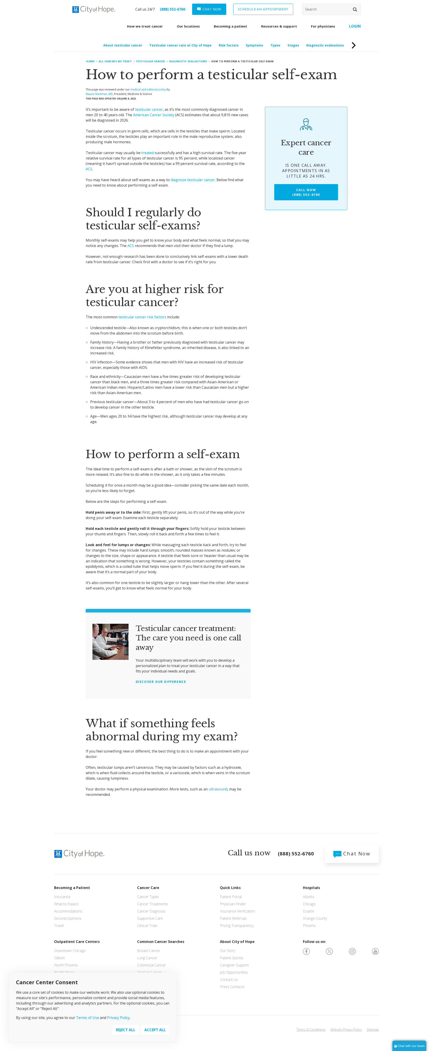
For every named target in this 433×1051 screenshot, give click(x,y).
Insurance (62, 896)
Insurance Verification (237, 911)
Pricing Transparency (236, 925)
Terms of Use (87, 1017)
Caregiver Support (234, 965)
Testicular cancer (150, 61)
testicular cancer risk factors (142, 316)
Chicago (309, 903)
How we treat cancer (145, 26)
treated (147, 152)
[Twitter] (329, 951)
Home (90, 61)
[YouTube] (375, 951)
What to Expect (66, 903)
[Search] (331, 9)
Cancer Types (148, 896)
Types (275, 45)
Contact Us (229, 979)
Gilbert (59, 957)
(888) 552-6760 (172, 9)
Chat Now (355, 853)
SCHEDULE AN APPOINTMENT (263, 9)
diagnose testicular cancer (193, 179)
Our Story (227, 950)
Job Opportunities (234, 972)
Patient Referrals (233, 918)
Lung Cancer (147, 957)
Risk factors (229, 45)
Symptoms (254, 45)
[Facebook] (306, 951)
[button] (355, 9)
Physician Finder (233, 903)
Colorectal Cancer (151, 965)
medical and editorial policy (148, 89)
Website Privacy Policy (346, 1029)
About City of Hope (237, 941)
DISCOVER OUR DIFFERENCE (161, 681)
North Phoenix (66, 965)
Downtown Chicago (70, 950)
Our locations (188, 26)
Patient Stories (231, 957)
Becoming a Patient (72, 887)
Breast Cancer (148, 950)
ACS (89, 168)
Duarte (308, 911)
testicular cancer (149, 109)
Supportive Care (150, 918)
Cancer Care (148, 887)
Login (355, 26)
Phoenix (309, 925)
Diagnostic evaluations (325, 45)
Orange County (315, 918)
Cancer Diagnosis (151, 911)
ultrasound (218, 789)
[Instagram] (352, 951)
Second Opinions (67, 918)
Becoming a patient (230, 26)
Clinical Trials (147, 925)
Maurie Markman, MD (99, 94)
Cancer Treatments (152, 903)
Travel (59, 925)
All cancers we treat (115, 61)
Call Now (306, 192)
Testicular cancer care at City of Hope (180, 45)
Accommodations (68, 911)
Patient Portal (231, 896)
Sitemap (373, 1029)
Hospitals (311, 887)
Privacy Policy (118, 1017)
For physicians (323, 26)
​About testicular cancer (122, 45)
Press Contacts (232, 986)
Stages (293, 45)
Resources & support (279, 26)
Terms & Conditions (311, 1029)
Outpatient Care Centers (77, 941)
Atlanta (308, 896)
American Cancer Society (153, 114)
